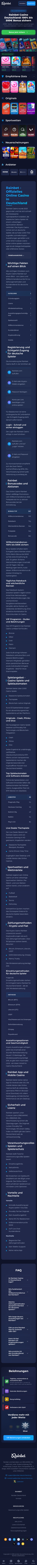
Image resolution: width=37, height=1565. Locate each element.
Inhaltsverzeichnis (15, 255)
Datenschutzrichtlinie (18, 1528)
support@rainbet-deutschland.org (19, 1475)
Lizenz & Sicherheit (18, 1525)
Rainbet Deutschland (18, 1495)
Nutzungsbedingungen (19, 1531)
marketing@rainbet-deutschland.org (19, 1478)
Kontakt (18, 1498)
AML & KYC (18, 1521)
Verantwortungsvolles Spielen (18, 1510)
